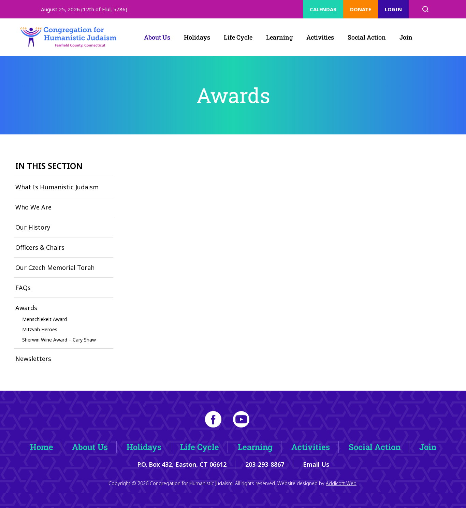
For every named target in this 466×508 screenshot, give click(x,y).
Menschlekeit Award (44, 319)
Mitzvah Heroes (39, 329)
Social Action (367, 37)
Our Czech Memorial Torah (54, 267)
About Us (157, 37)
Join (405, 37)
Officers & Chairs (39, 247)
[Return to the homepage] (68, 37)
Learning (279, 37)
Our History (32, 227)
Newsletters (33, 358)
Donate (360, 9)
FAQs (23, 288)
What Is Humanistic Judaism (57, 187)
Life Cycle (238, 37)
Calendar (323, 9)
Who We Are (33, 207)
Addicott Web (341, 483)
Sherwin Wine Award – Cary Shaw (59, 339)
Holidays (197, 37)
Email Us (316, 464)
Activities (320, 37)
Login (393, 9)
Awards (26, 308)
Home (41, 446)
